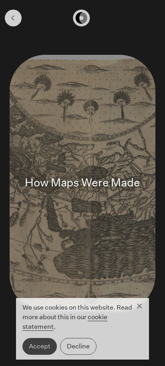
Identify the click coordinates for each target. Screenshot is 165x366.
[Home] (82, 18)
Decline (78, 346)
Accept (39, 346)
